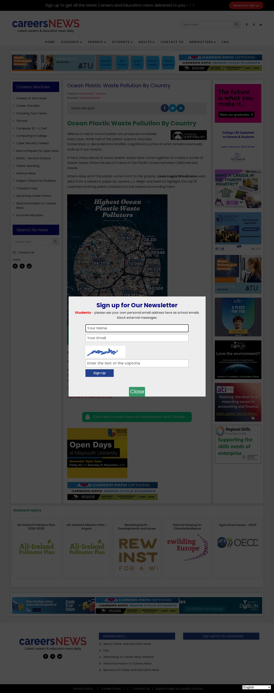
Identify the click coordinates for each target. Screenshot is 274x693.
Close (137, 391)
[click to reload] (105, 351)
